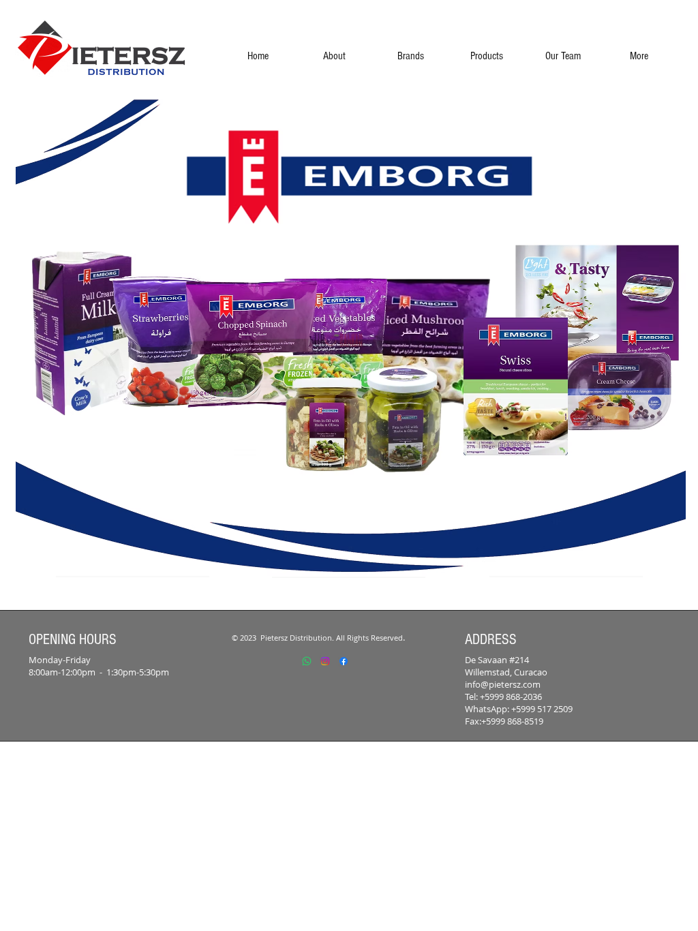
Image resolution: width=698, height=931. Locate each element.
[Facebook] (343, 661)
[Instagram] (325, 661)
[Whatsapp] (306, 661)
